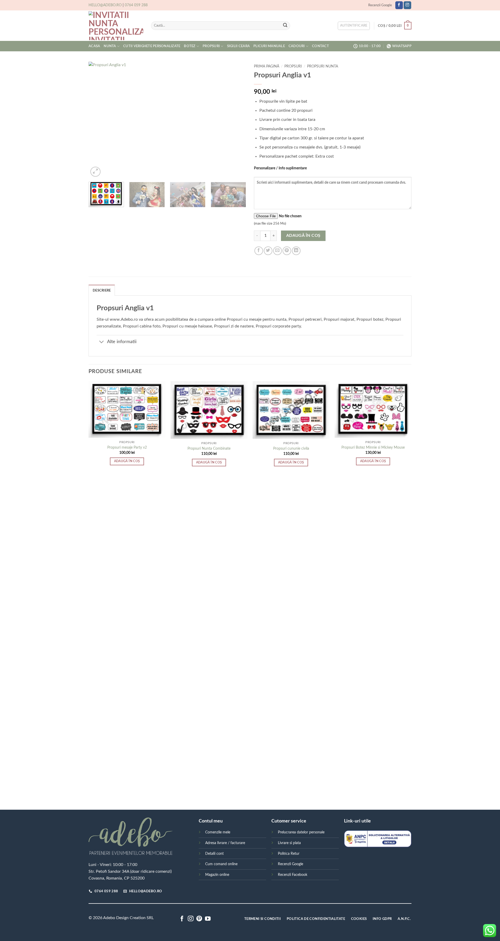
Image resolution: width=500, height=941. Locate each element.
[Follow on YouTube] (208, 919)
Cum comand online (221, 864)
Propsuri (211, 46)
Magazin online (217, 875)
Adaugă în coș (303, 236)
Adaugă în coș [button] (127, 461)
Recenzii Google (380, 5)
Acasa (94, 46)
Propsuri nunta (322, 66)
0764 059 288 (136, 5)
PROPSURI (293, 66)
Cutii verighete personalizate (151, 46)
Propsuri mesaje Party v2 (127, 447)
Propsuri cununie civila (291, 448)
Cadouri (297, 46)
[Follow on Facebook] (399, 5)
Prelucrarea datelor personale (301, 832)
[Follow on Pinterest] (199, 919)
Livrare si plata (289, 843)
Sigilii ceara (238, 46)
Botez (189, 46)
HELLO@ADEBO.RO (105, 5)
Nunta (110, 46)
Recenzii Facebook (292, 875)
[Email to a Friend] (277, 250)
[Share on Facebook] (258, 250)
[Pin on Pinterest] (287, 250)
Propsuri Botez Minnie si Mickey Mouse (373, 447)
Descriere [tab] (102, 290)
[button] (354, 26)
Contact (320, 46)
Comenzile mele (217, 832)
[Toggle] (102, 342)
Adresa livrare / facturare (225, 843)
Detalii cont (214, 854)
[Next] (236, 120)
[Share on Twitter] (268, 250)
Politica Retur (288, 854)
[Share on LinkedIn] (296, 250)
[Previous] (98, 120)
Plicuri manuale (269, 46)
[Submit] (285, 25)
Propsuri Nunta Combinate (209, 448)
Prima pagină (266, 66)
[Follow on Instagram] (407, 5)
